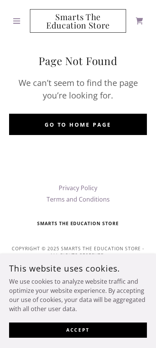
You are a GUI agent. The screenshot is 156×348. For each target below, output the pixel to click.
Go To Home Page (78, 124)
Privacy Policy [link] (78, 188)
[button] (19, 21)
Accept (77, 330)
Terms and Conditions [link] (78, 199)
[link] (78, 21)
